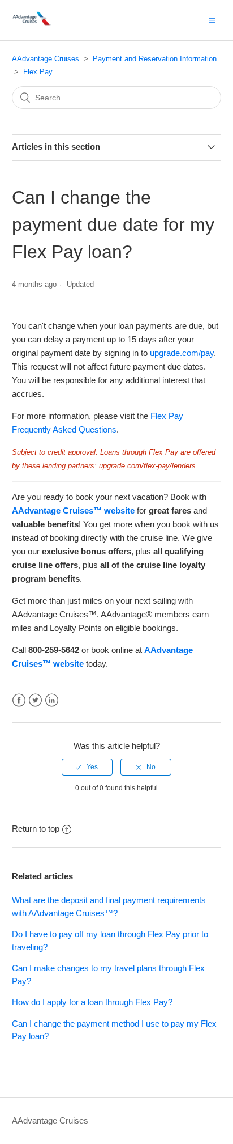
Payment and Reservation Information (155, 58)
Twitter (35, 700)
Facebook (19, 700)
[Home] (33, 26)
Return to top (35, 828)
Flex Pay (38, 71)
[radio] (87, 767)
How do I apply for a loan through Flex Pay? (92, 1002)
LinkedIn (52, 700)
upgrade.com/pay (182, 353)
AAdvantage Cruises (45, 58)
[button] (212, 20)
